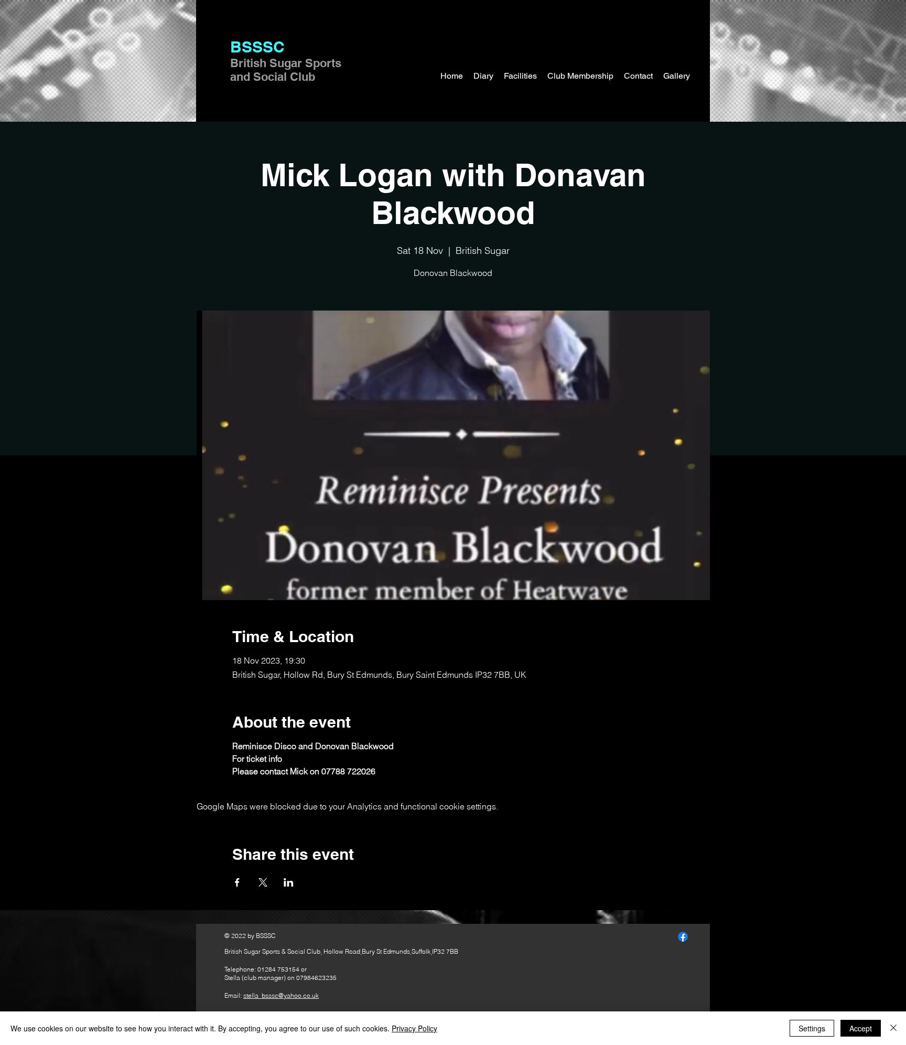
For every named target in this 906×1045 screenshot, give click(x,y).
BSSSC (257, 46)
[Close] (893, 1028)
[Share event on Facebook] (237, 882)
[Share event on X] (263, 882)
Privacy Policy (414, 1028)
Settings (812, 1028)
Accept (860, 1028)
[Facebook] (682, 936)
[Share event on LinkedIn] (289, 882)
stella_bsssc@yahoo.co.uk (281, 995)
